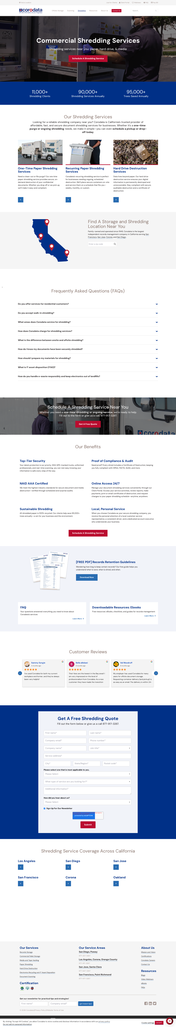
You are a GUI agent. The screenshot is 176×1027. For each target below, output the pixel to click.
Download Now (87, 577)
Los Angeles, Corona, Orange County (98, 959)
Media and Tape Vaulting (29, 960)
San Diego (121, 237)
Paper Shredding (26, 964)
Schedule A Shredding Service (88, 58)
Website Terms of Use (55, 1010)
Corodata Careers (148, 960)
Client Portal (124, 3)
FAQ (147, 3)
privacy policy (104, 1021)
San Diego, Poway (88, 951)
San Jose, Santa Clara (90, 967)
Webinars (137, 3)
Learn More (77, 619)
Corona (109, 237)
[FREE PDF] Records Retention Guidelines (105, 562)
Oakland (119, 877)
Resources (93, 11)
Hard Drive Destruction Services (130, 170)
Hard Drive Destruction (28, 968)
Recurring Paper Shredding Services (85, 170)
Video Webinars (147, 979)
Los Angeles (26, 861)
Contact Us (116, 11)
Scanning (70, 11)
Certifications (146, 956)
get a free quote (88, 424)
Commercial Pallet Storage (30, 956)
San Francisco (28, 877)
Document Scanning (27, 976)
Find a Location (25, 3)
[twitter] (154, 1003)
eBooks (144, 983)
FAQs (143, 987)
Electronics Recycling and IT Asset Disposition (37, 972)
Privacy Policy (40, 1010)
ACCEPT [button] (159, 1023)
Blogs (143, 975)
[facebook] (146, 1003)
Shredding (82, 11)
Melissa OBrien (127, 663)
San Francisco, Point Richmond (95, 974)
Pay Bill (155, 3)
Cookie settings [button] (148, 1023)
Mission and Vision (148, 952)
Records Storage (26, 952)
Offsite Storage (58, 11)
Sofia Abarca (82, 663)
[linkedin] (150, 1003)
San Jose (101, 237)
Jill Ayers (35, 663)
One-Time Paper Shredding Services (37, 170)
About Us (104, 11)
